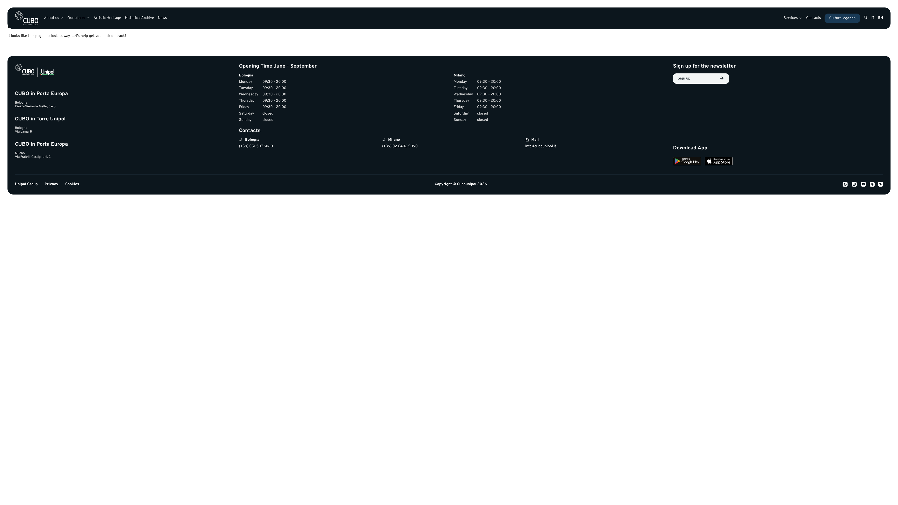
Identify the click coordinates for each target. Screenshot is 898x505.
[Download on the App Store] (719, 162)
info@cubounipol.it (540, 146)
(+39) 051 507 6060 (256, 146)
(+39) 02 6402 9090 (400, 146)
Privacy (51, 184)
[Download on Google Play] (687, 162)
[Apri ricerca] (866, 18)
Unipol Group (26, 184)
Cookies (72, 184)
